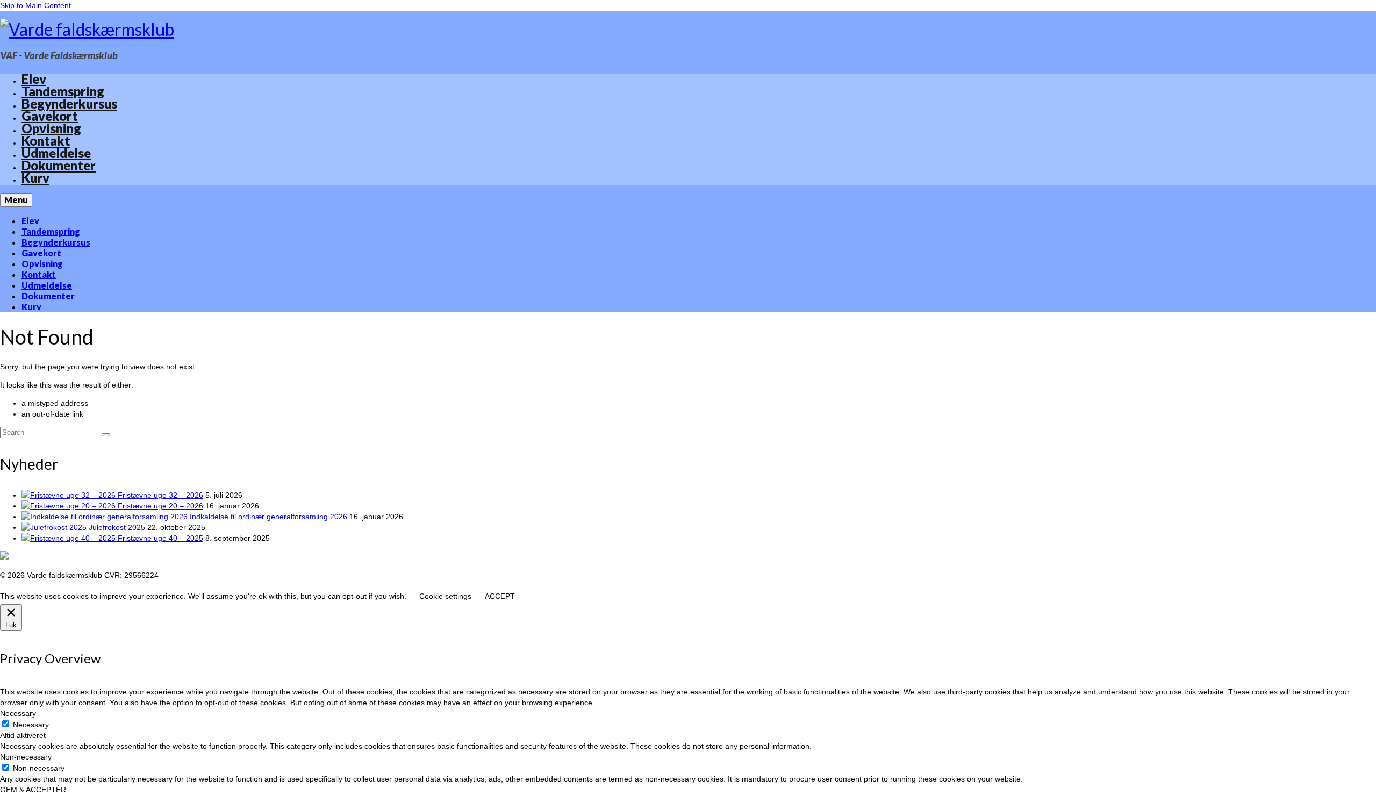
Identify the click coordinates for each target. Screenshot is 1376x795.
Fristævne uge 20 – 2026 (160, 506)
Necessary (31, 724)
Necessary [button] (18, 713)
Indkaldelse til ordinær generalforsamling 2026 (268, 516)
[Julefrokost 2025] (55, 527)
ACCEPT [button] (500, 596)
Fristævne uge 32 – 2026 (160, 495)
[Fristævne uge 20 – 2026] (70, 506)
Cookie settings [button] (445, 596)
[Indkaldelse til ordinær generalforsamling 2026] (106, 516)
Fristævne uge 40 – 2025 (160, 538)
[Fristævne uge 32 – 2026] (70, 495)
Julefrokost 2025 (117, 527)
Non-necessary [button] (26, 757)
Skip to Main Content (35, 5)
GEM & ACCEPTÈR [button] (33, 789)
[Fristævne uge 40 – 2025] (70, 538)
